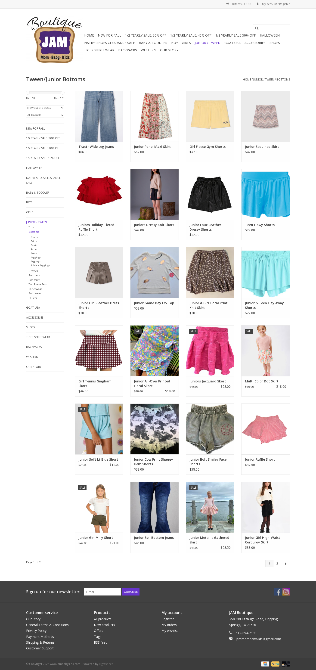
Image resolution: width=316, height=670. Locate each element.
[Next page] (285, 563)
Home (89, 35)
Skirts (34, 241)
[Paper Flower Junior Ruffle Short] (265, 428)
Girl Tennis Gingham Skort (95, 383)
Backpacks (127, 50)
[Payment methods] (265, 664)
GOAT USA (232, 42)
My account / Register (275, 4)
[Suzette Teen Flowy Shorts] (265, 194)
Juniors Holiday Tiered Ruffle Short (96, 227)
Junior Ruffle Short (260, 459)
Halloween (270, 35)
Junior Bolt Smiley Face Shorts (207, 461)
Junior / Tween (207, 42)
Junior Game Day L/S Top (154, 303)
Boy (174, 42)
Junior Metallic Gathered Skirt (209, 539)
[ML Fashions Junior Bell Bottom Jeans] (154, 507)
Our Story (169, 50)
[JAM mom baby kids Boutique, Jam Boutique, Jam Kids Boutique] (54, 39)
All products (103, 619)
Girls (186, 42)
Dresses (33, 271)
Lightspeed (106, 664)
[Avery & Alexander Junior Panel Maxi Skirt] (154, 116)
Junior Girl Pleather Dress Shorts (98, 305)
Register (167, 619)
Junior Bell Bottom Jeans (154, 537)
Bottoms (283, 79)
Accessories (255, 42)
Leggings (36, 257)
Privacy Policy (36, 630)
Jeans (34, 253)
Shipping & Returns (40, 642)
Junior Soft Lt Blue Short (98, 459)
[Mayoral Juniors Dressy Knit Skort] (154, 194)
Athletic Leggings (40, 265)
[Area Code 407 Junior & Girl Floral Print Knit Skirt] (210, 272)
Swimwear (35, 293)
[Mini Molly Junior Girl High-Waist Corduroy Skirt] (265, 507)
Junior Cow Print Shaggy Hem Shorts (153, 461)
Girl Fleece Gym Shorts (207, 146)
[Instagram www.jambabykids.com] (286, 592)
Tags (97, 636)
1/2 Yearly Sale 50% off (235, 35)
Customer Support (40, 648)
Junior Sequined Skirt (262, 146)
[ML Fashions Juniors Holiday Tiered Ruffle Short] (99, 194)
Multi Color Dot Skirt (262, 381)
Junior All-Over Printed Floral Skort (152, 383)
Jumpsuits (34, 280)
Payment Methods (40, 636)
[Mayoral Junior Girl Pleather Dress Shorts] (99, 272)
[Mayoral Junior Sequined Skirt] (265, 116)
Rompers (34, 275)
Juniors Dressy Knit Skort (154, 225)
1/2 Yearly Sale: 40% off (190, 35)
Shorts (34, 237)
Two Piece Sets (37, 284)
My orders (169, 625)
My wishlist (169, 630)
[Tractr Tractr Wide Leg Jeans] (99, 116)
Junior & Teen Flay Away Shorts (264, 305)
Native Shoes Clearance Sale (109, 42)
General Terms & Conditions (47, 625)
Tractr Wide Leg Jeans (96, 146)
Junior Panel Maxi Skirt (152, 146)
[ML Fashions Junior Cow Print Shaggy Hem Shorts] (154, 428)
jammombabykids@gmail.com (258, 639)
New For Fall (109, 35)
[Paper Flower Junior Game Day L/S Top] (154, 272)
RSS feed (100, 642)
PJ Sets (33, 298)
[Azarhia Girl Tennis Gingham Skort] (99, 350)
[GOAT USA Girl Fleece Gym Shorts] (210, 116)
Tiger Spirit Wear (99, 50)
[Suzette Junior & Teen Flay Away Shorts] (265, 272)
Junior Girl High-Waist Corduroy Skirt (262, 539)
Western (148, 50)
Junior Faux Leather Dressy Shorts (205, 227)
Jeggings (35, 261)
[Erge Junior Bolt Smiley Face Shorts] (210, 428)
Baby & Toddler (153, 42)
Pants (34, 249)
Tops (31, 227)
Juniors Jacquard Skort (207, 381)
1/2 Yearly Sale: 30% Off (145, 35)
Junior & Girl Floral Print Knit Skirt (208, 305)
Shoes (275, 42)
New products (104, 625)
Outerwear (35, 289)
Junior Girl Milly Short (95, 537)
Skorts (34, 245)
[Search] (255, 28)
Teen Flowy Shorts (260, 225)
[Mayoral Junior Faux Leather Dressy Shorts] (210, 194)
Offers (98, 630)
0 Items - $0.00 (241, 4)
